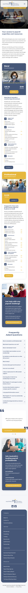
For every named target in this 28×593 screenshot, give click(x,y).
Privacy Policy (19, 586)
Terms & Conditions (10, 586)
